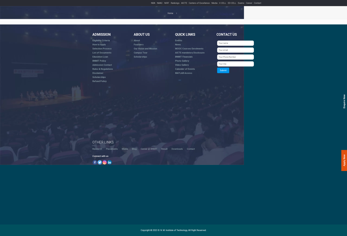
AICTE (184, 3)
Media (214, 3)
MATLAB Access (183, 73)
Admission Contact (102, 65)
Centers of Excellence (199, 3)
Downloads (177, 149)
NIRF (166, 3)
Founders (139, 44)
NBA (153, 3)
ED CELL (232, 3)
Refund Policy (99, 81)
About (137, 40)
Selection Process (102, 48)
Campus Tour (140, 52)
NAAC (160, 3)
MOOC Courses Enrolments (189, 48)
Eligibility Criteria (101, 40)
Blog (134, 149)
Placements (112, 149)
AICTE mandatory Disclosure (190, 52)
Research (97, 149)
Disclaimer (97, 73)
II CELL (222, 3)
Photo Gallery (182, 61)
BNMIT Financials (184, 57)
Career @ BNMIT (149, 149)
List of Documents (101, 52)
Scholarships (99, 77)
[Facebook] (95, 162)
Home (170, 13)
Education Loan (100, 57)
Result (164, 149)
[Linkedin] (109, 162)
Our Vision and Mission (145, 48)
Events (178, 40)
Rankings (175, 3)
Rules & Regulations (102, 69)
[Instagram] (104, 162)
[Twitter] (100, 162)
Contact (257, 3)
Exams (241, 3)
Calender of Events (185, 69)
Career (249, 3)
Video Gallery (182, 65)
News (178, 44)
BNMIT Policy (99, 61)
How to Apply (99, 44)
